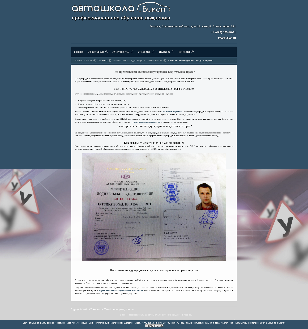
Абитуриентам (120, 51)
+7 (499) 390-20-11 (223, 32)
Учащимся (144, 51)
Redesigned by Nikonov (123, 309)
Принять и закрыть (154, 326)
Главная (78, 51)
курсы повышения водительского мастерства (121, 290)
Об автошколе (96, 51)
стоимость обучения (172, 112)
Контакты (184, 51)
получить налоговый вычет (147, 122)
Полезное (164, 51)
